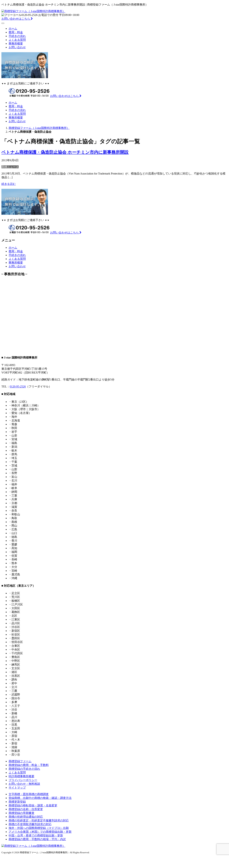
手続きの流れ (17, 36)
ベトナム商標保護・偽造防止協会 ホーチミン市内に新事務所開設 (65, 152)
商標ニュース (10, 166)
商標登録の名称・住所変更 (26, 809)
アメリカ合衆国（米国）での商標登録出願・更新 (40, 831)
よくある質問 (17, 39)
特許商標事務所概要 (21, 776)
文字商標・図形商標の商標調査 (29, 794)
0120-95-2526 (18, 386)
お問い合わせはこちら (16, 18)
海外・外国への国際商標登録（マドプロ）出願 (39, 827)
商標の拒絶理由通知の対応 (26, 816)
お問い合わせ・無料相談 (24, 783)
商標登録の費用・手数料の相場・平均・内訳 (37, 839)
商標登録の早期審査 (21, 812)
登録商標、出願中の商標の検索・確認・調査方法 (40, 797)
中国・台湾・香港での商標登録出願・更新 (36, 835)
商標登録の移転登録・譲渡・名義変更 (33, 805)
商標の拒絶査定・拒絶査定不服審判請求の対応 (39, 820)
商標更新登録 (17, 801)
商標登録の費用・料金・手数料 (29, 765)
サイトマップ (17, 787)
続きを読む (8, 183)
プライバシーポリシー (23, 780)
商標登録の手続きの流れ (24, 768)
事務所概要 (16, 43)
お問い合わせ (17, 47)
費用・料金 (16, 32)
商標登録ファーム (20, 761)
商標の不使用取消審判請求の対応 (30, 824)
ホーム (13, 28)
